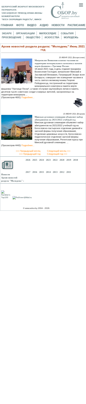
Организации (25, 33)
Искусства (52, 37)
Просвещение (11, 37)
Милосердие (47, 33)
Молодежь (71, 37)
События (67, 33)
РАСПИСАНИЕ (76, 25)
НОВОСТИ (58, 25)
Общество (33, 37)
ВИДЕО (31, 25)
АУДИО (44, 25)
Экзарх (7, 33)
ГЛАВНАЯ (7, 25)
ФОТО (20, 25)
